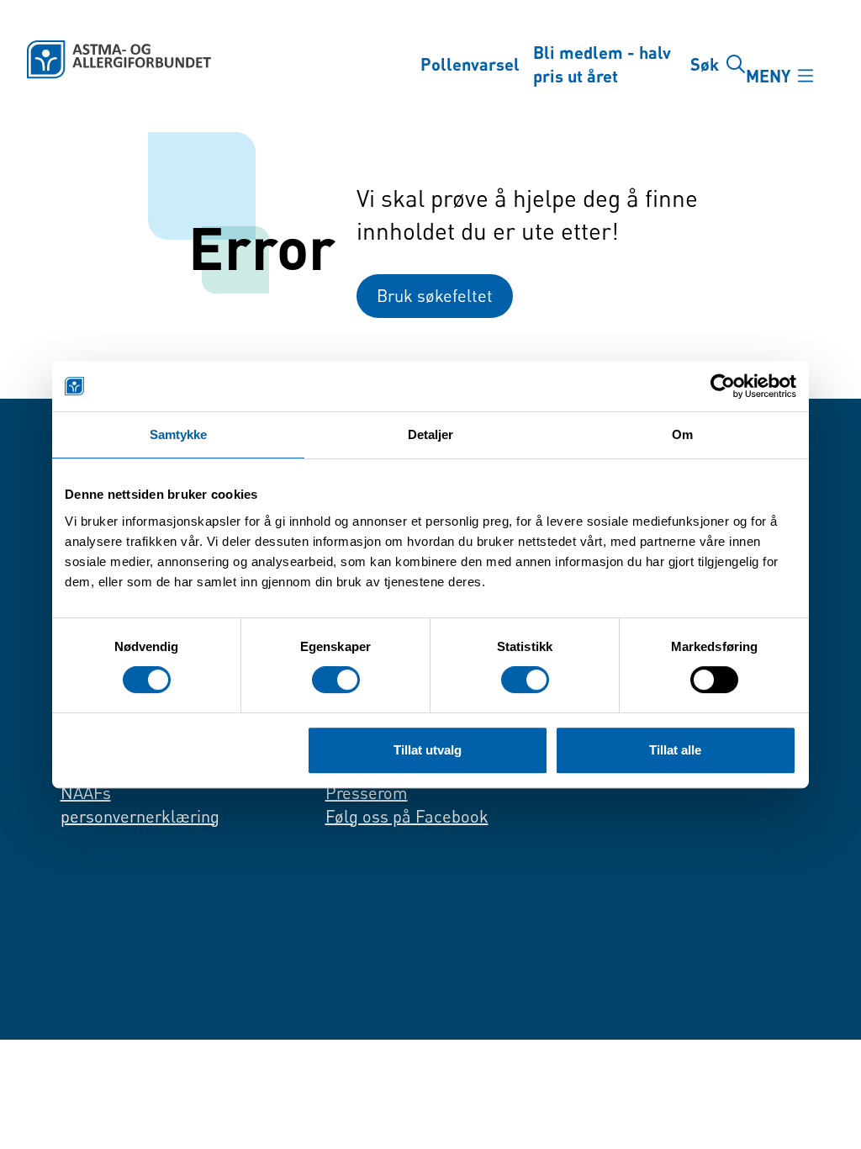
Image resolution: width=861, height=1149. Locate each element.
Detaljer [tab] (431, 434)
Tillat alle (675, 750)
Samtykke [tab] (179, 434)
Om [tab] (682, 434)
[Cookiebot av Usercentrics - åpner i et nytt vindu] (722, 386)
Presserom (366, 792)
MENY (768, 76)
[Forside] (210, 59)
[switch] (336, 679)
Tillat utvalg (428, 750)
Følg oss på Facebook (407, 816)
